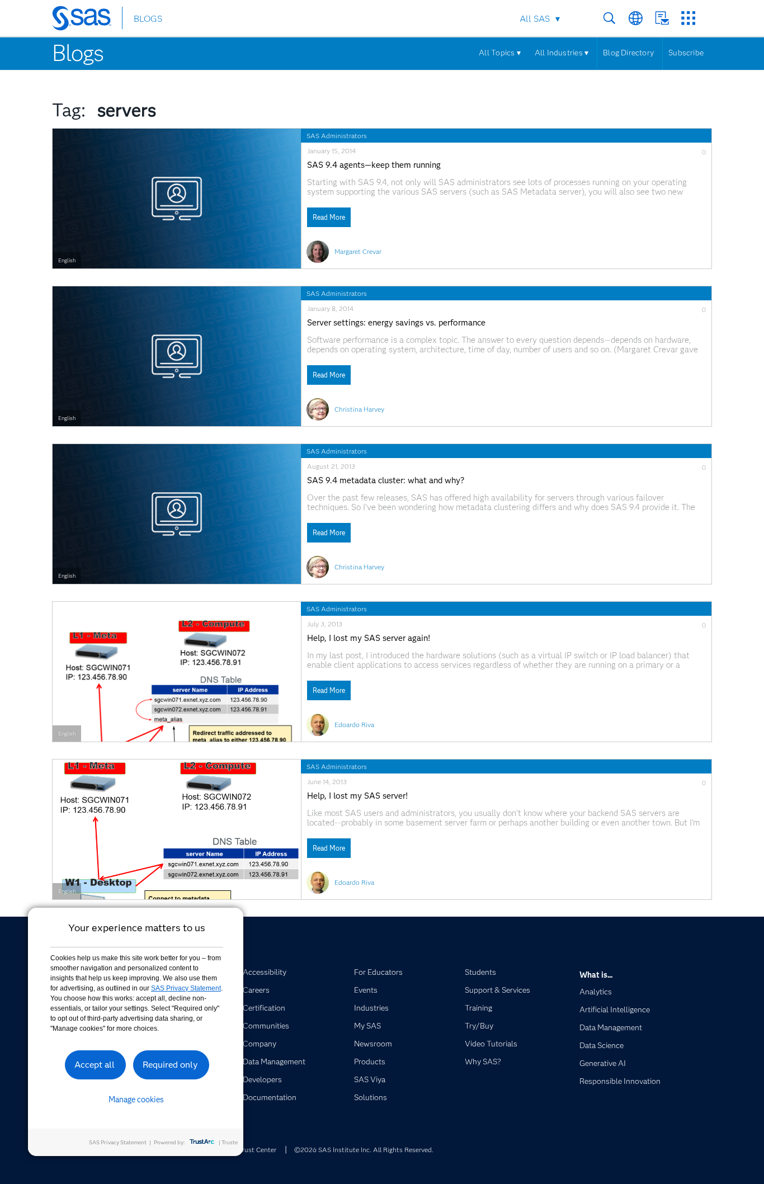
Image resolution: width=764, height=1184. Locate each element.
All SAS (535, 18)
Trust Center (257, 1149)
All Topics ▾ (500, 53)
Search (609, 18)
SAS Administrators (336, 135)
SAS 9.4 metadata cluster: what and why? (385, 480)
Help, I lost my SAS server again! (368, 638)
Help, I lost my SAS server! (357, 796)
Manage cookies (136, 1100)
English (67, 260)
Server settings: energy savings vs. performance (396, 323)
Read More (329, 217)
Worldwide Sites (636, 18)
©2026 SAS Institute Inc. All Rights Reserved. (363, 1149)
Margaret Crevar (357, 251)
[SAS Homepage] (87, 20)
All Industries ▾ (561, 53)
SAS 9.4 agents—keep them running (374, 165)
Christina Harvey (359, 409)
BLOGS (148, 18)
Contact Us (662, 18)
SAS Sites (688, 18)
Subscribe (686, 53)
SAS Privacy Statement (186, 988)
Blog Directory (628, 53)
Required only (170, 1064)
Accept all (94, 1064)
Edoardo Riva (354, 724)
